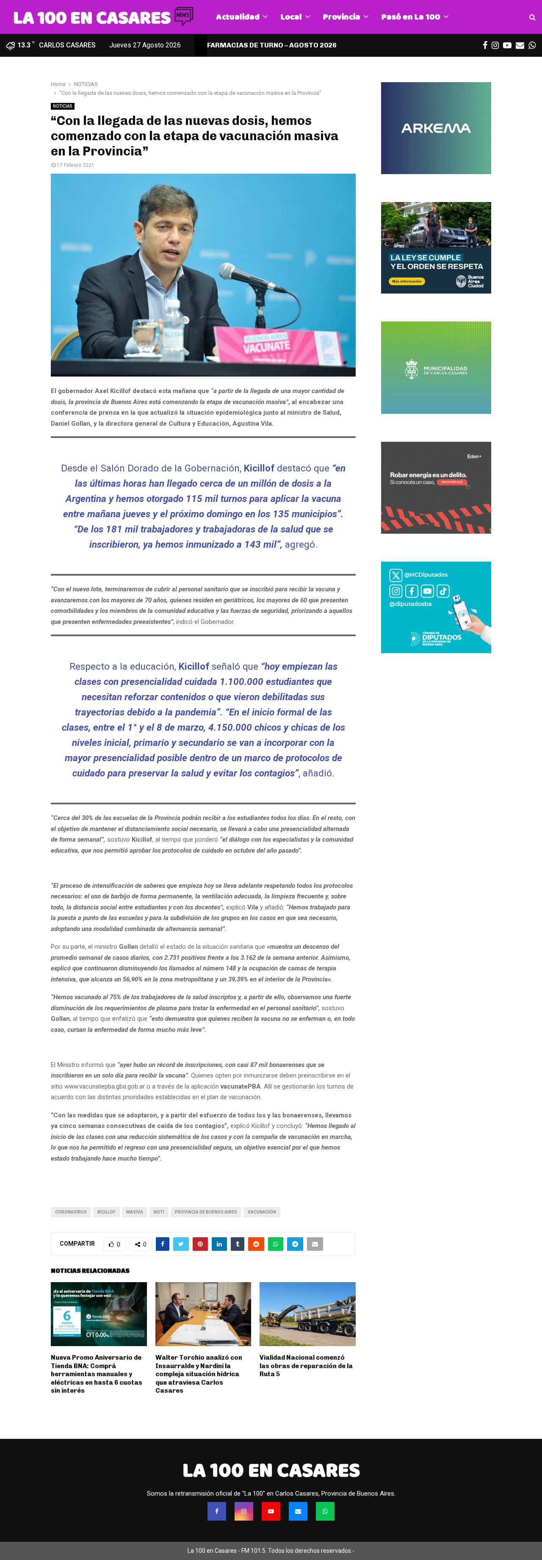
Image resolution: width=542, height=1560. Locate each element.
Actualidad (238, 17)
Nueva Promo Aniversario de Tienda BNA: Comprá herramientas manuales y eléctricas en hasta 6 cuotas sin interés (96, 1374)
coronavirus (71, 1212)
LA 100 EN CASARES (271, 1470)
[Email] (298, 1511)
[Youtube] (271, 1511)
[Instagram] (244, 1511)
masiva (134, 1212)
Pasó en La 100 (411, 17)
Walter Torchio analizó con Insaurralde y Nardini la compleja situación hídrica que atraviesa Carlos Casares (198, 1374)
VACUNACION (262, 1212)
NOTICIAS (62, 106)
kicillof (106, 1212)
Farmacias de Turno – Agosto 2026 (272, 45)
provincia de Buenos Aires (206, 1212)
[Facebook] (216, 1511)
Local (291, 17)
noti (159, 1212)
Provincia (341, 17)
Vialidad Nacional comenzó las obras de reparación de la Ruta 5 (306, 1366)
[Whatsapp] (325, 1511)
